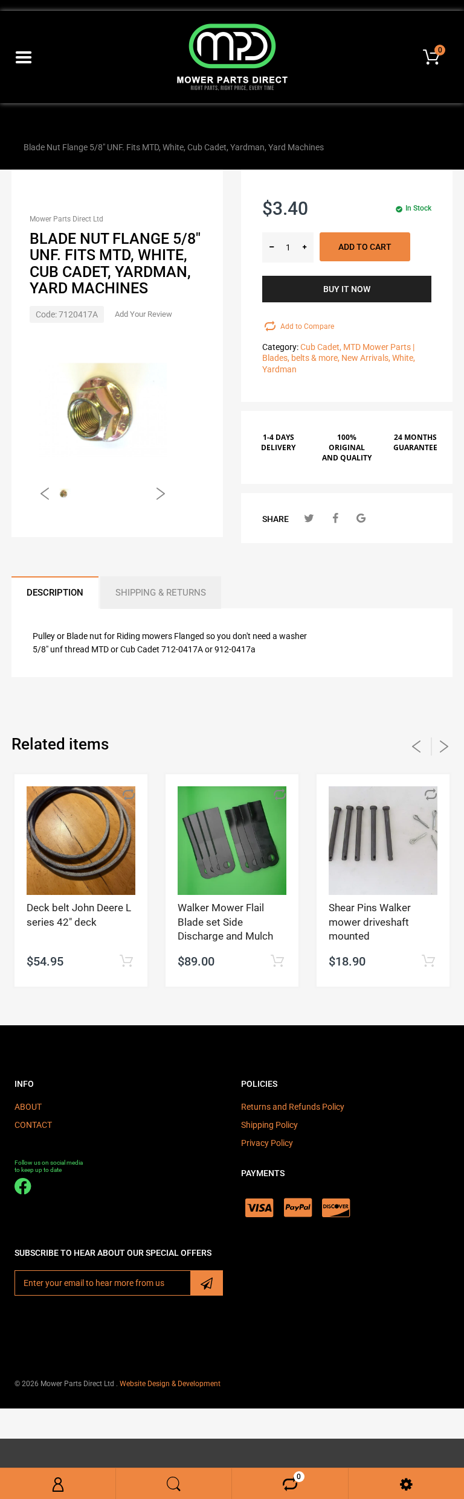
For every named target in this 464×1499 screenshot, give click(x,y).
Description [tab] (55, 592)
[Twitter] (309, 518)
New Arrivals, (365, 358)
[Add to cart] (126, 961)
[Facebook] (335, 518)
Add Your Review (143, 314)
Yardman (279, 369)
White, (403, 358)
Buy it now (346, 289)
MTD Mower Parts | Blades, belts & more (122, 125)
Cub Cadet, (320, 347)
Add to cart (365, 247)
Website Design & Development (170, 1384)
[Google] (361, 518)
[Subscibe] (206, 1283)
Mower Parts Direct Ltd (66, 219)
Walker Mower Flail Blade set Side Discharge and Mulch (225, 922)
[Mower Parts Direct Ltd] (232, 56)
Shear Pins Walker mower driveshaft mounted (370, 922)
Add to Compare (307, 326)
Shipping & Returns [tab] (160, 592)
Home (25, 125)
